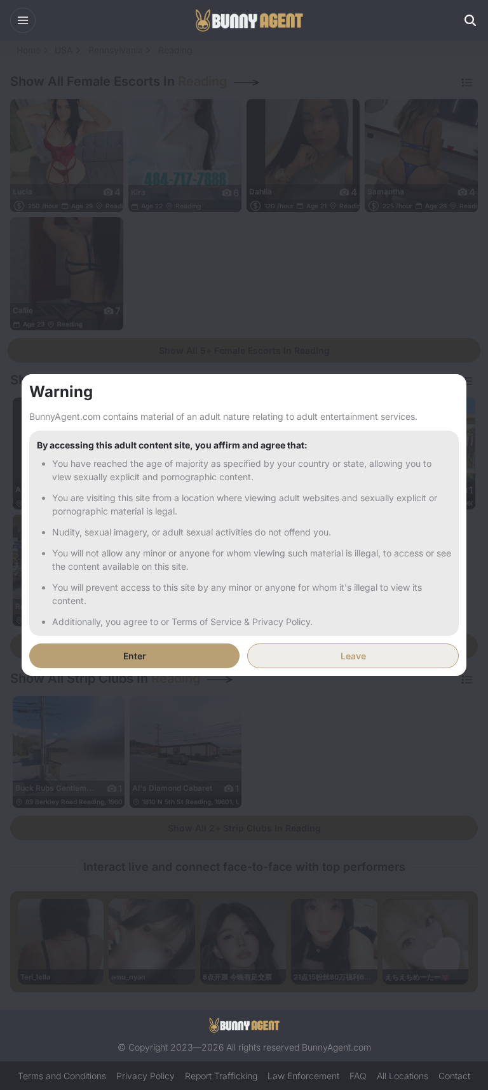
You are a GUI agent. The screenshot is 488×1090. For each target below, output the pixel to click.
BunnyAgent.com (336, 1047)
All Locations (402, 1075)
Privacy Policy (145, 1075)
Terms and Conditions (62, 1075)
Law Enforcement (303, 1075)
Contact (454, 1075)
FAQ (358, 1075)
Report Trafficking (221, 1075)
